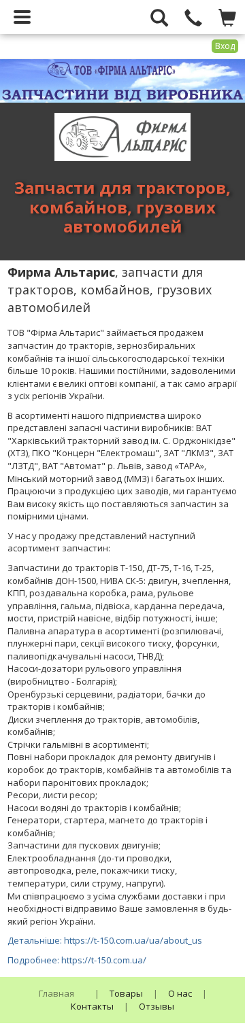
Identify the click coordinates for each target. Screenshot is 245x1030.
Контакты (92, 1006)
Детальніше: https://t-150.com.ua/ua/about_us (104, 940)
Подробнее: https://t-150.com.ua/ (76, 960)
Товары (126, 993)
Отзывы (156, 1006)
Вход (225, 46)
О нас (180, 993)
